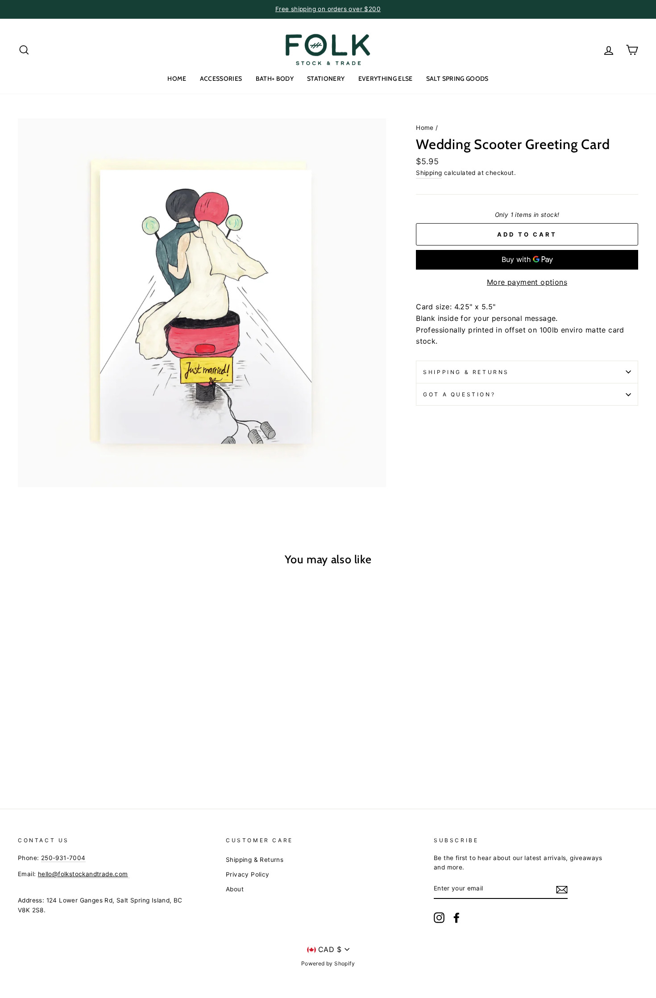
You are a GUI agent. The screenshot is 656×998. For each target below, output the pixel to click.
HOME (176, 79)
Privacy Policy (248, 874)
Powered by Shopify (328, 963)
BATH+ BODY (275, 79)
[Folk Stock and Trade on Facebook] (456, 917)
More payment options (527, 282)
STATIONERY (326, 79)
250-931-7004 (63, 857)
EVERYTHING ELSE (385, 79)
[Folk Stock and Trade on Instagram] (439, 917)
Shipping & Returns (466, 372)
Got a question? (459, 394)
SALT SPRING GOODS (457, 79)
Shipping (429, 172)
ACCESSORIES (221, 79)
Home (425, 127)
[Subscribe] (562, 889)
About (235, 889)
